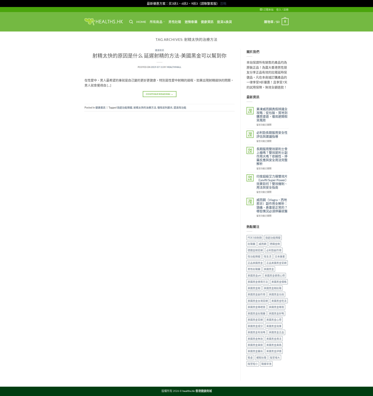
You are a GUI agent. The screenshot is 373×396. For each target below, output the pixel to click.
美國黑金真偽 (273, 344)
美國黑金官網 (255, 319)
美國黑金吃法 (279, 300)
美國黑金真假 (255, 344)
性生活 (267, 256)
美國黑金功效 (276, 294)
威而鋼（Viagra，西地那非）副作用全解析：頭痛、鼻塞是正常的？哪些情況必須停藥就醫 (272, 205)
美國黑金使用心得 (275, 275)
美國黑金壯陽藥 (256, 313)
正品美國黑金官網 (276, 262)
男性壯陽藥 (254, 269)
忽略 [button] (223, 3)
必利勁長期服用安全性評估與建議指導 (272, 134)
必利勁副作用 (273, 250)
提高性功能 (180, 107)
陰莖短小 (253, 363)
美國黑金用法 (273, 338)
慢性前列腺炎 (165, 107)
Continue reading (159, 94)
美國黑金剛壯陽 (272, 288)
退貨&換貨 (224, 22)
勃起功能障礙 (124, 107)
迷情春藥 (191, 22)
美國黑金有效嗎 (256, 332)
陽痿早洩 (266, 363)
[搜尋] (131, 21)
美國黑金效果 (273, 326)
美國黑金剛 (254, 288)
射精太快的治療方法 (144, 107)
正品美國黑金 (255, 262)
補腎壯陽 (261, 357)
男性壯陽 (174, 22)
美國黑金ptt (254, 275)
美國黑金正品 (276, 332)
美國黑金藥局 (255, 351)
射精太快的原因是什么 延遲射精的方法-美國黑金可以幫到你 (159, 56)
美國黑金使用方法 (258, 281)
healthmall (174, 67)
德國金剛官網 (255, 250)
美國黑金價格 (279, 281)
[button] (267, 9)
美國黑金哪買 (276, 307)
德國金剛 (275, 243)
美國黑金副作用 (256, 294)
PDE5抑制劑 (255, 237)
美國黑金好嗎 (276, 313)
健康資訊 (207, 22)
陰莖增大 (275, 357)
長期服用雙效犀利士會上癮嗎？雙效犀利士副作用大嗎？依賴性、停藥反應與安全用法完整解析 (272, 156)
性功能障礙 (254, 256)
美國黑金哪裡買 (256, 307)
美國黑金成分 (255, 326)
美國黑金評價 (273, 351)
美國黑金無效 (255, 338)
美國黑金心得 (273, 319)
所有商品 (156, 22)
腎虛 (250, 357)
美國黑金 (269, 269)
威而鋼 (262, 243)
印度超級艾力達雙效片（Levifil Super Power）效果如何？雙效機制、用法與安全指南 (272, 181)
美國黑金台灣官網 (258, 300)
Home (141, 22)
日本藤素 (280, 256)
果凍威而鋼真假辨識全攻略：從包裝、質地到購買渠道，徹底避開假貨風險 (272, 114)
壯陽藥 (251, 243)
